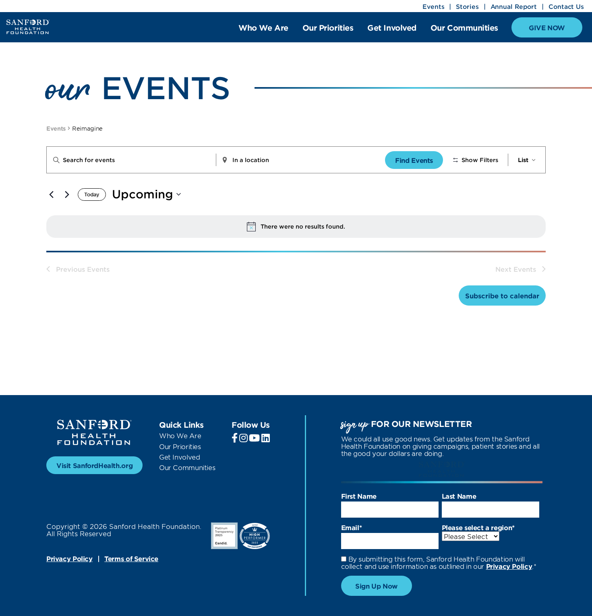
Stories (467, 6)
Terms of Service (131, 558)
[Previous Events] (51, 194)
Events (433, 6)
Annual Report (514, 6)
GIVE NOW (547, 27)
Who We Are (263, 28)
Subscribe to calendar (502, 295)
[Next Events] (67, 194)
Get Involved (391, 28)
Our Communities (464, 28)
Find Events (414, 160)
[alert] (296, 226)
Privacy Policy (69, 558)
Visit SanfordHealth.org (94, 465)
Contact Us (566, 6)
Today (91, 194)
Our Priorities (328, 28)
